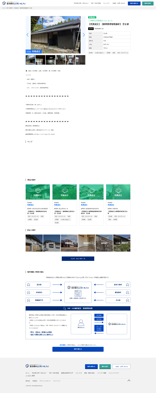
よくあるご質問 (30, 375)
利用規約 (35, 381)
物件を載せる (134, 3)
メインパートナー (114, 373)
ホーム (27, 373)
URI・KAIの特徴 (96, 3)
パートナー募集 (101, 373)
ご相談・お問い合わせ (118, 3)
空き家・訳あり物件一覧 (78, 258)
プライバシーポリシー (45, 381)
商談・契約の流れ (89, 373)
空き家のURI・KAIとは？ (81, 3)
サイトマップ (56, 381)
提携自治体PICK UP (67, 373)
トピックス (106, 3)
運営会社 (28, 381)
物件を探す (148, 3)
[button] (84, 35)
